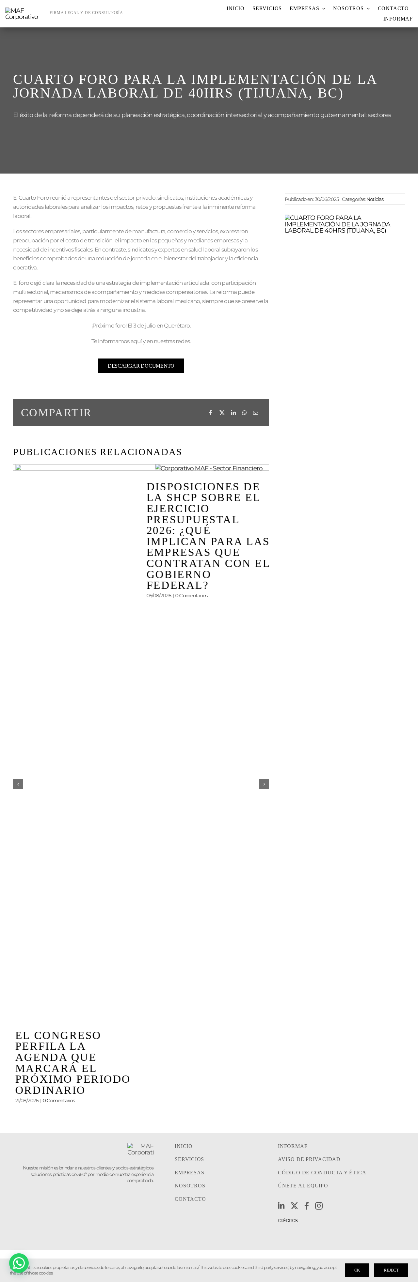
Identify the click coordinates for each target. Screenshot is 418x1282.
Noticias (374, 199)
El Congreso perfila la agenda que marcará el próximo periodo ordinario (71, 1062)
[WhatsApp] (244, 412)
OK (357, 1270)
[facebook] (306, 1206)
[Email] (255, 412)
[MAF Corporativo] (24, 10)
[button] (18, 784)
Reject (391, 1270)
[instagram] (318, 1206)
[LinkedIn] (233, 412)
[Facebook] (210, 412)
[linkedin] (281, 1206)
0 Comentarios (56, 1100)
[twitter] (294, 1206)
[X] (222, 412)
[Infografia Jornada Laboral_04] (345, 217)
